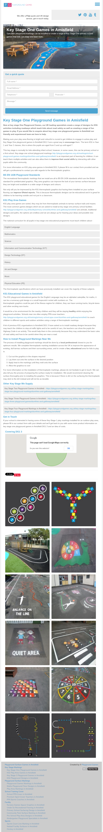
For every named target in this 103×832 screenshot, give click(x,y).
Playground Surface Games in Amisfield (21, 765)
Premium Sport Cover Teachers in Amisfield (25, 797)
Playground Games (90, 765)
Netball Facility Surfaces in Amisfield (22, 826)
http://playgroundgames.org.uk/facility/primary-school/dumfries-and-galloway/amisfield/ (40, 210)
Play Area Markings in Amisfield (20, 789)
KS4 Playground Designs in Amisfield (22, 778)
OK (68, 448)
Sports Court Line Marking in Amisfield (23, 824)
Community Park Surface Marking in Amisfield (26, 813)
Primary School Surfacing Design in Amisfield (26, 810)
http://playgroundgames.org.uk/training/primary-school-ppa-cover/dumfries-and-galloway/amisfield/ (45, 317)
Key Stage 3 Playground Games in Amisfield (25, 775)
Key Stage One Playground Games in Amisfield (27, 770)
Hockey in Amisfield (15, 829)
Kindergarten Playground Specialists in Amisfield (27, 818)
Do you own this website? (39, 448)
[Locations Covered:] (4, 4)
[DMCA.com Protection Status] (90, 769)
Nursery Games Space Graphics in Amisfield (25, 805)
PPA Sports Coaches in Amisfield (20, 799)
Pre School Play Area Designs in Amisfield (24, 816)
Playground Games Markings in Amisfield (24, 783)
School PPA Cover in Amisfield (19, 794)
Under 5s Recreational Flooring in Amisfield (25, 807)
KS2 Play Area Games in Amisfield (21, 773)
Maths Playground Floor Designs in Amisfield (26, 786)
